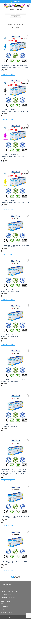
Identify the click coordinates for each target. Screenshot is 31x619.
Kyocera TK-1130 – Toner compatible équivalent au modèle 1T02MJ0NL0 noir (15, 335)
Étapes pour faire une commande (9, 591)
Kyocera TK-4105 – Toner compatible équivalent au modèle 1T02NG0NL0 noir (15, 517)
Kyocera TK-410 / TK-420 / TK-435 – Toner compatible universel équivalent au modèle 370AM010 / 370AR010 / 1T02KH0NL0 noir (14, 471)
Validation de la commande (8, 612)
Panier (3, 609)
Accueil (9, 24)
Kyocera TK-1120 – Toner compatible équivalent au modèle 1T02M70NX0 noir (15, 290)
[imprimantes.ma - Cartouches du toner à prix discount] (14, 5)
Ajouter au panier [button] (8, 74)
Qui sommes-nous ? (6, 588)
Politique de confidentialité (8, 594)
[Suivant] (18, 577)
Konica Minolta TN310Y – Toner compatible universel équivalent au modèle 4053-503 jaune (15, 201)
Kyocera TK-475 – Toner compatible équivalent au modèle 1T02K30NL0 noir (14, 562)
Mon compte (4, 606)
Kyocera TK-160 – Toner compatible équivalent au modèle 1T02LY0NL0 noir (14, 380)
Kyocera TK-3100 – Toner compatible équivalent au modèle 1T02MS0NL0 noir (15, 425)
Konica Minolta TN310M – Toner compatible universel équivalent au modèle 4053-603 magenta (14, 156)
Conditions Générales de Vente (9, 597)
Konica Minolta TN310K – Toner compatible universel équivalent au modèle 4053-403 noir (14, 110)
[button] (2, 5)
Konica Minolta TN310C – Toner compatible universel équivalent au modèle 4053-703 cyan (14, 66)
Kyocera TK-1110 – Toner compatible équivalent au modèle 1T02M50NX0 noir (15, 246)
